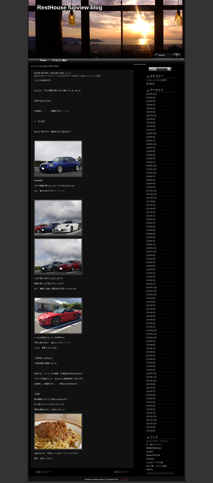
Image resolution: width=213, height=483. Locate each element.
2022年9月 (150, 98)
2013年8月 (150, 345)
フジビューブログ (153, 80)
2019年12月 (151, 144)
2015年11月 (151, 248)
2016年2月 (150, 241)
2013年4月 (150, 359)
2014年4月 (150, 316)
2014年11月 (151, 291)
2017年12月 (151, 191)
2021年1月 (150, 130)
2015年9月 (150, 255)
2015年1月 (150, 284)
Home (43, 60)
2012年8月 (150, 388)
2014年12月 (151, 287)
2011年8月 (150, 431)
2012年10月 (151, 381)
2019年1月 (150, 162)
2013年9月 (150, 341)
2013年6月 (150, 352)
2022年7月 (150, 105)
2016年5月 (150, 230)
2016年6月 (150, 227)
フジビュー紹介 (59, 60)
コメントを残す (94, 76)
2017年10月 (151, 198)
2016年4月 (150, 234)
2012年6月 (150, 395)
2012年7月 (150, 391)
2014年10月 (151, 295)
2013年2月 (150, 366)
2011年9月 (150, 427)
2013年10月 (151, 338)
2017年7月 (150, 205)
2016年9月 (150, 219)
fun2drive (150, 459)
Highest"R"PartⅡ (153, 455)
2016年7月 (150, 223)
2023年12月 (151, 94)
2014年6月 (150, 309)
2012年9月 (150, 384)
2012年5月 (150, 398)
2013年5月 (150, 356)
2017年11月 (151, 194)
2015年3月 (150, 277)
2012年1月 (150, 413)
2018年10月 (151, 173)
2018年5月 (150, 184)
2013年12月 (151, 330)
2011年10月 (151, 424)
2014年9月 (150, 298)
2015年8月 (150, 259)
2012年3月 (150, 406)
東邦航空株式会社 (153, 448)
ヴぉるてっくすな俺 (154, 462)
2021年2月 (150, 126)
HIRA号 (149, 470)
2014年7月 (150, 305)
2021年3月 (150, 123)
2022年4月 (150, 112)
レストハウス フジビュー (157, 441)
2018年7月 (150, 176)
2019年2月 (150, 158)
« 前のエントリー (43, 472)
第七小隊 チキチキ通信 (156, 466)
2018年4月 (150, 187)
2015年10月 (151, 252)
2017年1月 (150, 216)
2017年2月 (150, 212)
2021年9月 (150, 119)
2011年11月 (151, 420)
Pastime (149, 452)
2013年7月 (150, 348)
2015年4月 (150, 273)
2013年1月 (150, 370)
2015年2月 (150, 280)
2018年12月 (151, 166)
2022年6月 (150, 108)
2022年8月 (150, 101)
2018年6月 (150, 180)
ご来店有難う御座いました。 (61, 73)
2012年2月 (150, 409)
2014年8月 (150, 302)
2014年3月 (150, 320)
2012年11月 (151, 377)
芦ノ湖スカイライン (154, 444)
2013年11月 (151, 334)
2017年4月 (150, 209)
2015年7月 (150, 262)
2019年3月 (150, 155)
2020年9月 (150, 137)
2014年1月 (150, 327)
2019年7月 (150, 148)
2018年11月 (151, 169)
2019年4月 (150, 151)
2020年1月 (150, 141)
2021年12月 (151, 115)
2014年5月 (150, 313)
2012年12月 (151, 373)
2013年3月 (150, 363)
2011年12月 (151, 416)
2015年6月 (150, 266)
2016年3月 (150, 237)
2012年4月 (150, 402)
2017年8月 (150, 201)
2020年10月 (151, 133)
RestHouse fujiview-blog (69, 7)
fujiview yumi (78, 76)
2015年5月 (150, 270)
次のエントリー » (121, 472)
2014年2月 (150, 323)
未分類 (149, 84)
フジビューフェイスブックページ (160, 473)
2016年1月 (150, 244)
